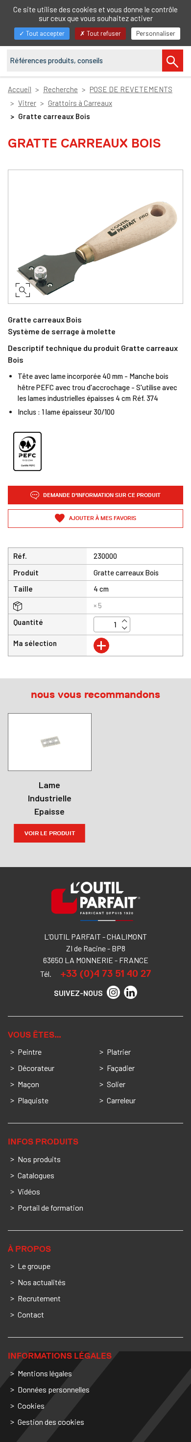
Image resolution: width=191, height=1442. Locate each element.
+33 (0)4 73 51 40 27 (105, 973)
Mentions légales (45, 1373)
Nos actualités (42, 1282)
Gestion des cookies (51, 1421)
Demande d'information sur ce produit (101, 495)
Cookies (31, 1405)
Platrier (119, 1051)
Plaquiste (33, 1100)
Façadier (121, 1067)
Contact (31, 1314)
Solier (116, 1084)
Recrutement (39, 1298)
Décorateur (36, 1067)
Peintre (30, 1051)
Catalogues (36, 1175)
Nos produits (39, 1159)
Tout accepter (44, 33)
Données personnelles (54, 1389)
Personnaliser (155, 33)
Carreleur (121, 1100)
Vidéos (29, 1191)
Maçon (28, 1084)
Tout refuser (103, 33)
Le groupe (34, 1265)
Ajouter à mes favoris (102, 518)
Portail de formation (50, 1207)
